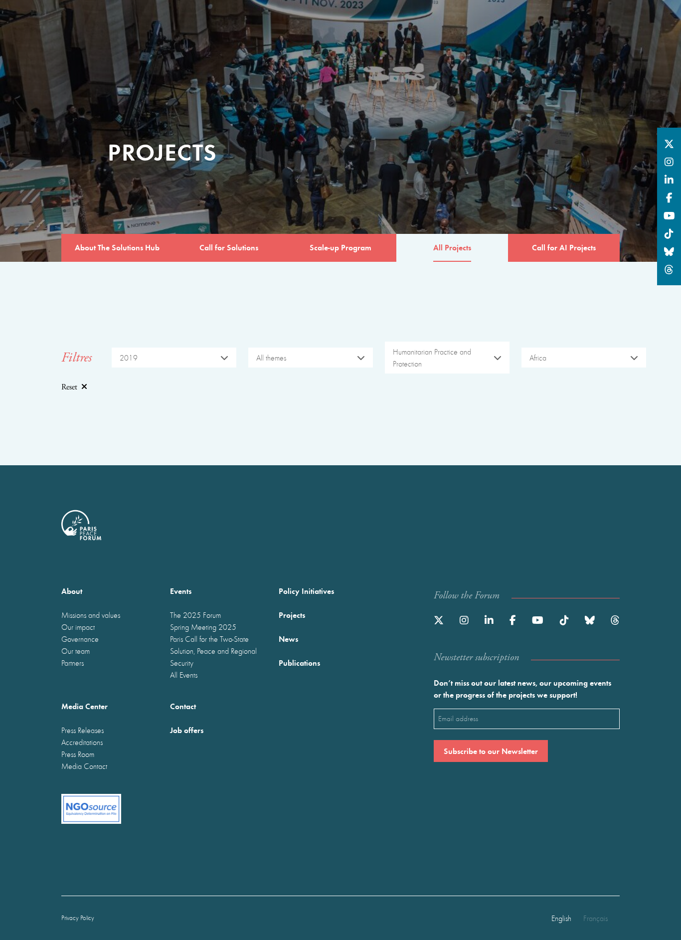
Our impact (78, 627)
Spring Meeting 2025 (203, 627)
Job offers (186, 730)
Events (180, 590)
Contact (183, 706)
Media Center (84, 706)
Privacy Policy (77, 918)
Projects (292, 614)
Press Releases (82, 730)
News (288, 638)
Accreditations (82, 742)
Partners (72, 663)
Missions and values (90, 615)
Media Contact (84, 766)
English (561, 918)
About (71, 590)
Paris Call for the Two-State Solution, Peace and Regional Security (213, 651)
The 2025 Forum (195, 615)
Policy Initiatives (306, 590)
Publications (299, 662)
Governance (80, 639)
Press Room (77, 754)
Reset (69, 387)
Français (595, 918)
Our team (75, 651)
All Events (183, 675)
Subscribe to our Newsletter (491, 751)
